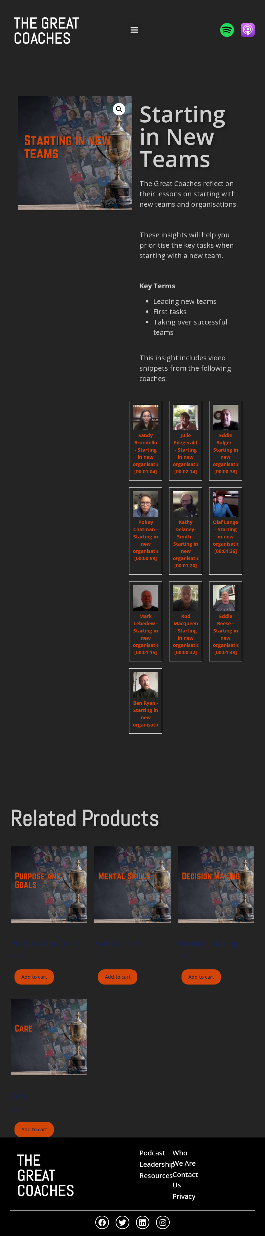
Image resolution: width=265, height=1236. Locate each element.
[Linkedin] (143, 1222)
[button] (134, 30)
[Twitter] (122, 1222)
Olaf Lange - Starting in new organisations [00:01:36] (229, 536)
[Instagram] (163, 1222)
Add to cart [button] (34, 977)
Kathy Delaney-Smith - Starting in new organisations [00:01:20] (189, 544)
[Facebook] (102, 1222)
